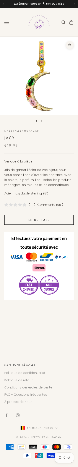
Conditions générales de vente (28, 387)
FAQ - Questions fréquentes (25, 394)
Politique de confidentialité (24, 373)
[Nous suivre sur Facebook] (6, 415)
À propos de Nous (18, 402)
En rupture (39, 220)
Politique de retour (18, 380)
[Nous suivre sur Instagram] (18, 415)
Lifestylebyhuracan (22, 131)
